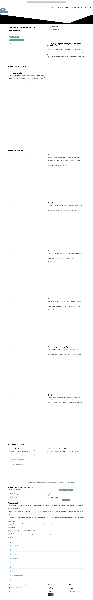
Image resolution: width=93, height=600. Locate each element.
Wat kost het (67, 7)
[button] (9, 522)
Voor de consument (75, 7)
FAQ (82, 7)
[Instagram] (49, 594)
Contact (86, 7)
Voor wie (53, 7)
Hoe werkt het (60, 7)
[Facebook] (52, 594)
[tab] (12, 70)
